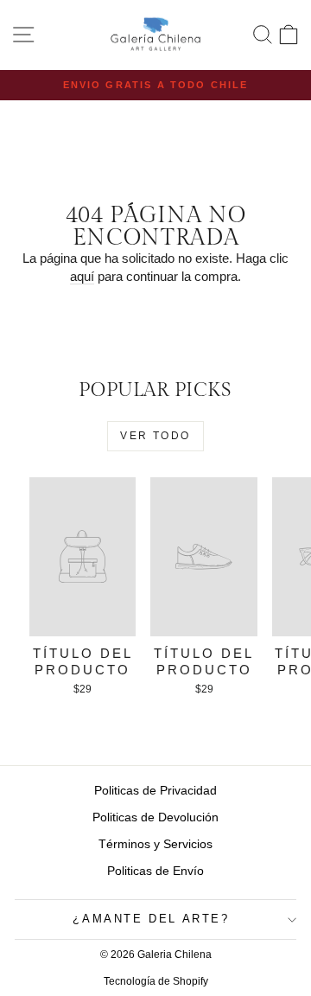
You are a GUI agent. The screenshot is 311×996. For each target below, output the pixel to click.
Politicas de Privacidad (155, 790)
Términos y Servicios (155, 844)
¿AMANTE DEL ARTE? (151, 918)
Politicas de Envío (155, 871)
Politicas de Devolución (155, 817)
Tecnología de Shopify (156, 981)
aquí (82, 276)
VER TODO (155, 436)
